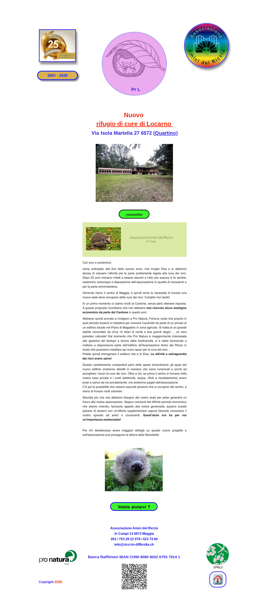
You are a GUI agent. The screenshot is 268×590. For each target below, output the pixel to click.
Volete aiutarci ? (134, 507)
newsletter (134, 214)
